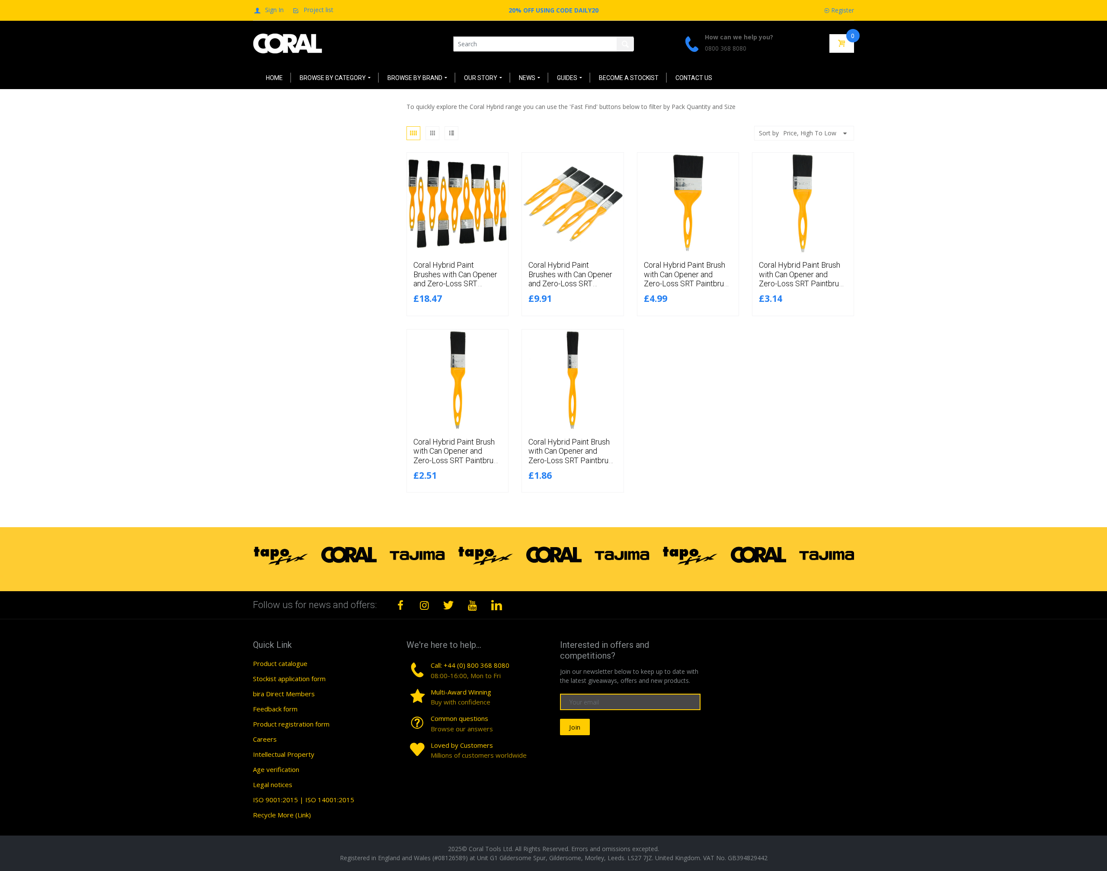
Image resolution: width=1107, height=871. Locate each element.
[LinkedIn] (496, 605)
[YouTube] (472, 605)
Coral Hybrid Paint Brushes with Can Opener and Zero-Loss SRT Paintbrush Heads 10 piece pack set (455, 283)
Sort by (769, 133)
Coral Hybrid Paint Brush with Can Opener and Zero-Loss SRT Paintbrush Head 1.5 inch (457, 455)
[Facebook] (400, 605)
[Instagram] (424, 605)
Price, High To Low (809, 133)
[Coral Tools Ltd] (287, 43)
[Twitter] (448, 605)
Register (842, 10)
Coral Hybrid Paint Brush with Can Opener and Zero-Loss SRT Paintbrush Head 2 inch (803, 279)
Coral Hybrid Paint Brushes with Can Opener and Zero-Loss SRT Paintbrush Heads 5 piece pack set (571, 283)
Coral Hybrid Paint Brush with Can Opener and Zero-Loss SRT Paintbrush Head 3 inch (688, 279)
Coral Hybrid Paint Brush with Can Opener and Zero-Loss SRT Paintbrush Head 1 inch (572, 455)
